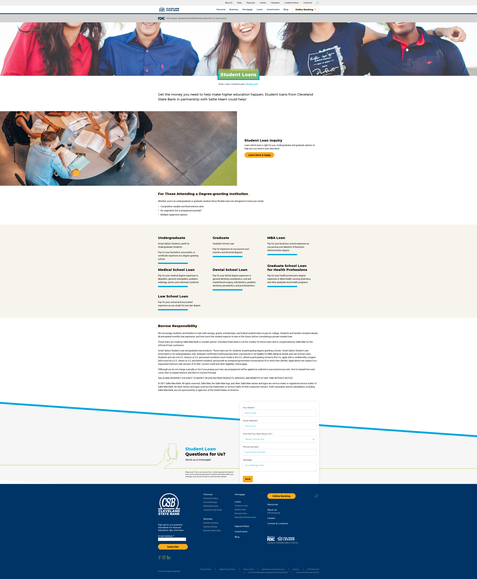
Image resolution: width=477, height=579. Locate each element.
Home (221, 84)
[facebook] (159, 557)
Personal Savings (210, 502)
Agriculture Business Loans (245, 517)
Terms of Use (248, 569)
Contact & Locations (277, 523)
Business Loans (241, 513)
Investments (273, 9)
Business (233, 9)
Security (296, 569)
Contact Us (307, 3)
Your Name (253, 407)
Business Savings (210, 527)
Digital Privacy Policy (227, 569)
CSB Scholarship (273, 513)
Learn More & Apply (259, 155)
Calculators (275, 3)
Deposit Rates (242, 526)
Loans (260, 9)
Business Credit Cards (212, 531)
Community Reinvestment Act (307, 572)
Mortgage (247, 9)
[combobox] (279, 439)
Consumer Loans (238, 84)
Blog (285, 9)
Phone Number (255, 447)
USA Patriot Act (313, 569)
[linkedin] (168, 557)
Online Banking (304, 9)
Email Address (255, 421)
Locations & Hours (292, 3)
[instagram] (163, 557)
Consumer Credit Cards (212, 510)
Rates (239, 3)
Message (252, 460)
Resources (251, 3)
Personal (220, 9)
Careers (263, 3)
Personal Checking (210, 498)
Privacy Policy (205, 569)
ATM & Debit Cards (210, 506)
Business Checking (210, 523)
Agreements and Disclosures (273, 569)
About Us (228, 3)
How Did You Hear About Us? (262, 434)
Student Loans (240, 510)
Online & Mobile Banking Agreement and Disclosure (268, 572)
